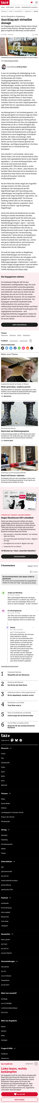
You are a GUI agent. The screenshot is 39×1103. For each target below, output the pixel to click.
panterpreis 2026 (7, 889)
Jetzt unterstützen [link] (19, 325)
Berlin (3, 776)
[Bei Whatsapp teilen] (19, 348)
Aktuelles (4, 835)
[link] (3, 7)
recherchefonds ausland (9, 880)
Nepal (3, 799)
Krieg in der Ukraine (7, 817)
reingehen (4, 926)
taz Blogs (4, 999)
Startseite (4, 11)
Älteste (36, 566)
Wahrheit (4, 785)
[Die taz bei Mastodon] (12, 741)
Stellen (3, 849)
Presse (3, 853)
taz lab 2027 (5, 985)
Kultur (3, 767)
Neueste (30, 566)
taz (5, 735)
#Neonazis (13, 335)
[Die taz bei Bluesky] (16, 741)
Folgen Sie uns (5, 740)
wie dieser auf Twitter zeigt (17, 269)
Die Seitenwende (6, 844)
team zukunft (5, 939)
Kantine (3, 1031)
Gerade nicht (29, 1064)
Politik (10, 11)
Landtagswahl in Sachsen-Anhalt (12, 812)
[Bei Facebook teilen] (15, 348)
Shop (3, 1035)
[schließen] (36, 1064)
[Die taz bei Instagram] (20, 741)
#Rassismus (4, 335)
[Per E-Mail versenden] (2, 348)
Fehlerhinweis (24, 341)
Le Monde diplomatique (9, 1008)
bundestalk (5, 903)
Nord (2, 781)
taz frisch (4, 944)
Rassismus (28, 11)
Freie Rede (4, 921)
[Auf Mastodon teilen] (6, 348)
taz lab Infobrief (6, 953)
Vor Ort (3, 971)
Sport (3, 772)
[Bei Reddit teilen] (27, 348)
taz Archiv (4, 1012)
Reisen (3, 1026)
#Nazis (19, 335)
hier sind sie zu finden (29, 583)
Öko (2, 758)
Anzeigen (4, 1040)
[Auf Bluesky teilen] (10, 348)
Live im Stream (6, 976)
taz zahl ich (5, 876)
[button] (36, 2)
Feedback (4, 1054)
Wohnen (4, 808)
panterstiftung (6, 885)
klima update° (5, 912)
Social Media (5, 803)
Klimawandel (5, 821)
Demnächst (5, 967)
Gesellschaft (5, 763)
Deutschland (18, 11)
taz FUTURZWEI (6, 1003)
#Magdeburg (26, 335)
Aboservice (5, 1058)
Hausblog (4, 840)
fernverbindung (6, 908)
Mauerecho (5, 917)
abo (2, 867)
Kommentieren (13, 341)
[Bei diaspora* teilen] (23, 348)
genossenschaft (6, 871)
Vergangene (5, 980)
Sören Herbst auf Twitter (11, 61)
